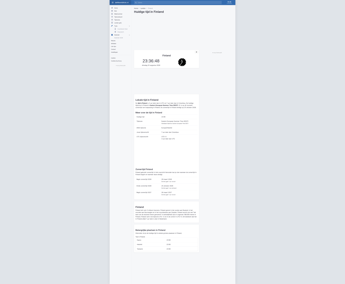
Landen (143, 8)
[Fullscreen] (196, 52)
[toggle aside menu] (112, 2)
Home (136, 8)
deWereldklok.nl (122, 2)
